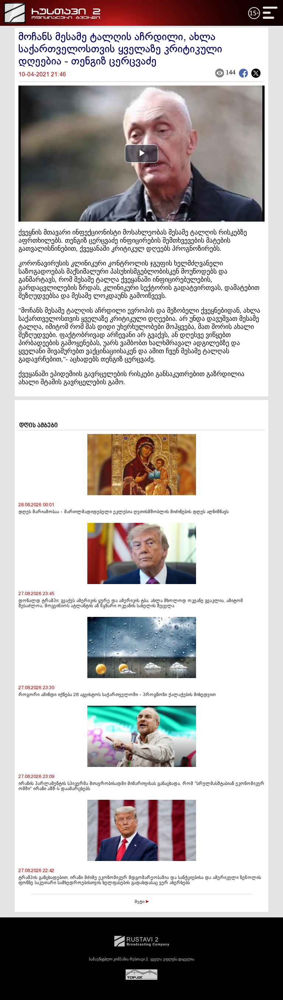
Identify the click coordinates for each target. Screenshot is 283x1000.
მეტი (140, 902)
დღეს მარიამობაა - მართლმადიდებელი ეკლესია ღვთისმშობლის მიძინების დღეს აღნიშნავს (123, 512)
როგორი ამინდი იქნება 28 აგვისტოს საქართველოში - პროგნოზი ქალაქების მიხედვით (117, 695)
